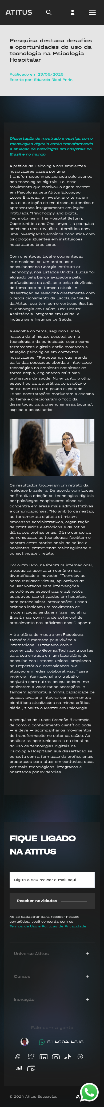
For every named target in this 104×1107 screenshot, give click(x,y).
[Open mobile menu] (92, 12)
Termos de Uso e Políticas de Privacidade (48, 926)
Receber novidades (37, 900)
